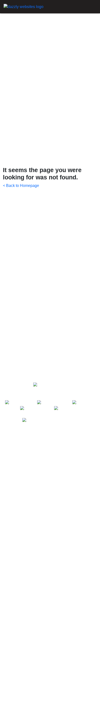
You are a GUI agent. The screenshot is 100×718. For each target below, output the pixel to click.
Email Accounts (16, 601)
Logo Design (14, 617)
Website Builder (16, 520)
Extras (9, 584)
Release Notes (16, 708)
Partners (10, 491)
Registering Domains (21, 551)
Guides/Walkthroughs (21, 677)
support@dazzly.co (61, 420)
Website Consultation (21, 632)
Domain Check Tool (20, 559)
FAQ (7, 662)
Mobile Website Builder (23, 535)
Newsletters (13, 685)
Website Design (16, 566)
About (8, 452)
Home (8, 444)
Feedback (11, 700)
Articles (9, 483)
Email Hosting (15, 543)
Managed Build (16, 594)
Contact (9, 693)
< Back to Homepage (21, 186)
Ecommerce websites (21, 528)
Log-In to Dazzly (17, 716)
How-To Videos (16, 669)
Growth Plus (13, 609)
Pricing (9, 467)
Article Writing (15, 625)
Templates (12, 460)
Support (10, 475)
